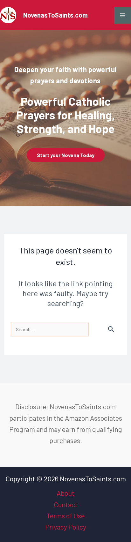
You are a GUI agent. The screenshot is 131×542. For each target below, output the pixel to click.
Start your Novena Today (65, 155)
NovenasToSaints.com (55, 15)
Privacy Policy (65, 527)
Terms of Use (65, 515)
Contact (66, 504)
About (65, 493)
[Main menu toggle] (122, 15)
